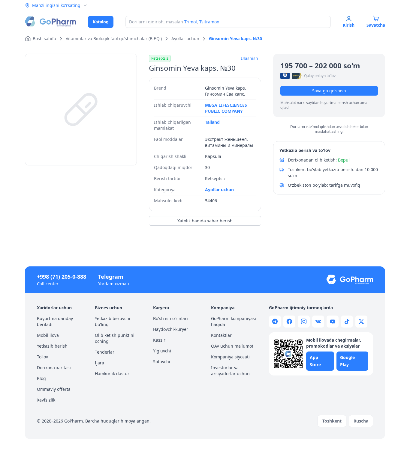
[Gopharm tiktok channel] (347, 322)
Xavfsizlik (46, 400)
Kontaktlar (221, 335)
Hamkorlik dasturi (113, 373)
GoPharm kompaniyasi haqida (233, 321)
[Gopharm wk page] (318, 322)
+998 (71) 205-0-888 (61, 276)
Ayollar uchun (219, 189)
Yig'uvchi (162, 351)
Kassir (159, 340)
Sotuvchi (161, 361)
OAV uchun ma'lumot (232, 346)
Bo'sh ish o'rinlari (170, 318)
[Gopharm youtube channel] (333, 322)
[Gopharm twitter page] (361, 322)
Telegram (110, 276)
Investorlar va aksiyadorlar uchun (230, 370)
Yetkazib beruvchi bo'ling (112, 321)
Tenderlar (104, 352)
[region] (81, 109)
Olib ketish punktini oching (114, 338)
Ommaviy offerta (54, 389)
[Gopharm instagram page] (304, 322)
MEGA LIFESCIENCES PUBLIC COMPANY (226, 108)
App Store (315, 361)
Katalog (101, 22)
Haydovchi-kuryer (170, 329)
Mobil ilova (48, 335)
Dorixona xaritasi (54, 367)
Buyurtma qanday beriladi (55, 321)
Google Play (347, 361)
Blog (41, 378)
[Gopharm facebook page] (289, 322)
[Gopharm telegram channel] (275, 322)
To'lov (42, 357)
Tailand (212, 122)
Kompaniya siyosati (230, 357)
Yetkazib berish (52, 346)
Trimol (190, 22)
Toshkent (332, 421)
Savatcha (375, 25)
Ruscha (361, 421)
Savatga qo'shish (329, 90)
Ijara (99, 363)
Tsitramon (209, 22)
